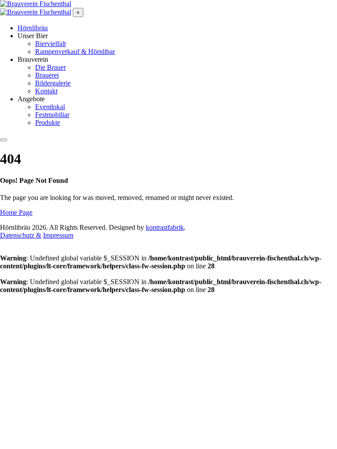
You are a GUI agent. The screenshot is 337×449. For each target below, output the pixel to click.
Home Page (16, 212)
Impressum (58, 235)
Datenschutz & (20, 235)
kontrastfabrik (165, 227)
